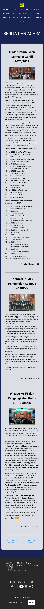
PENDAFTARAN (9, 13)
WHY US (24, 9)
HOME (5, 9)
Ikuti (31, 602)
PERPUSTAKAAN (10, 18)
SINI (17, 518)
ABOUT (14, 9)
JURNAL (38, 13)
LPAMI (22, 22)
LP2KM (38, 18)
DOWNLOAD (26, 18)
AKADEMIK (36, 9)
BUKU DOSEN (25, 13)
